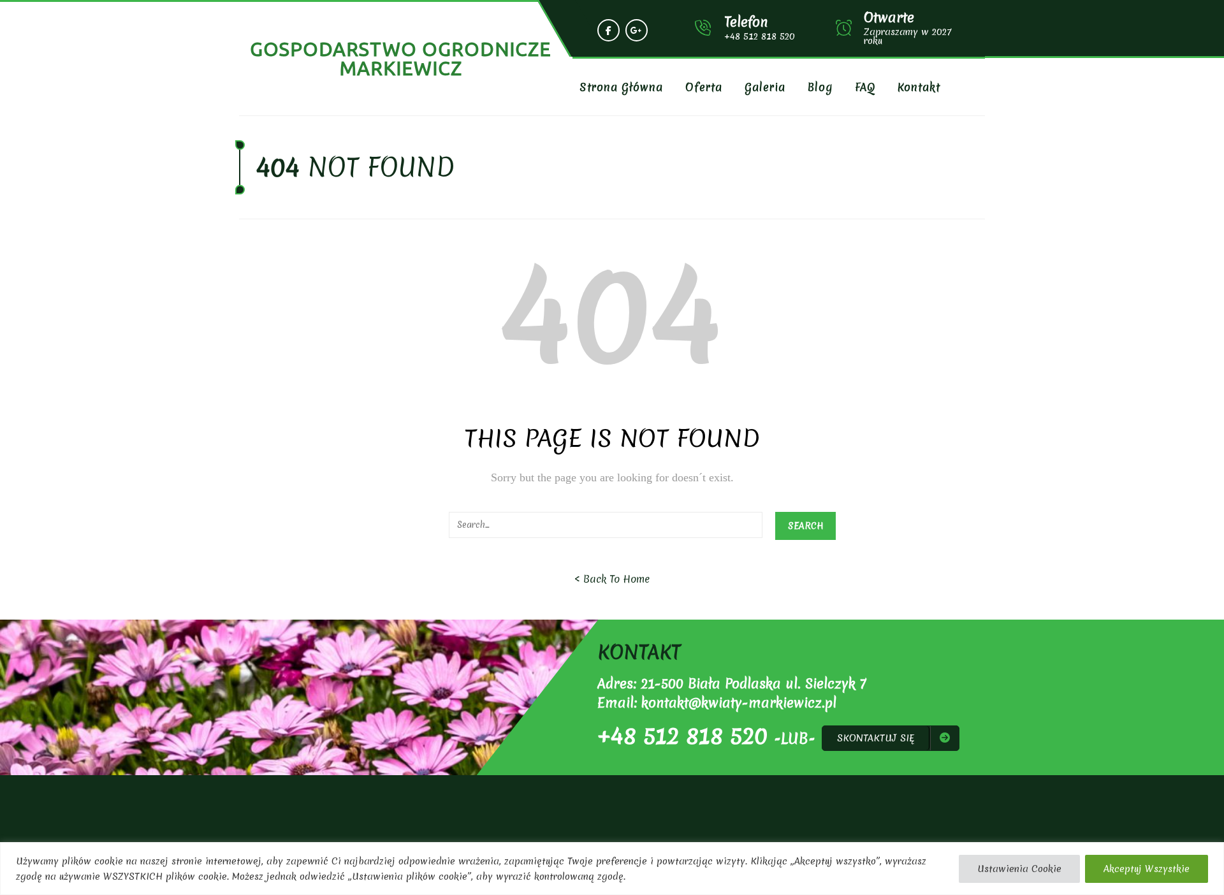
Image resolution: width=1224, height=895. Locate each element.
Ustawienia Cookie (1019, 868)
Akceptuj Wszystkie (1147, 868)
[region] (612, 868)
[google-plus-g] (636, 30)
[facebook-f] (608, 30)
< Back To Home (612, 579)
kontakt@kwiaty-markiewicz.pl (738, 703)
